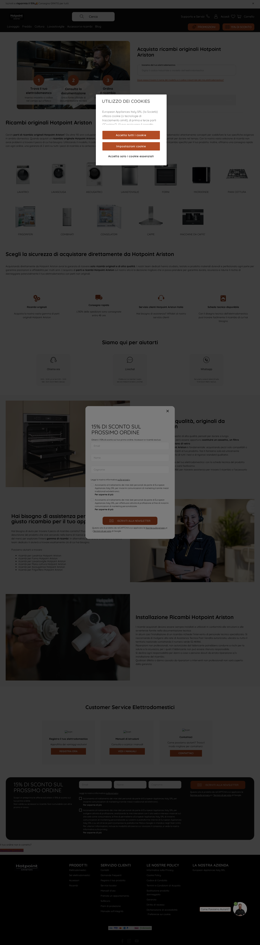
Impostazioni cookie (131, 146)
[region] (131, 129)
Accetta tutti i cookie (131, 135)
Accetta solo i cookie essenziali (131, 156)
